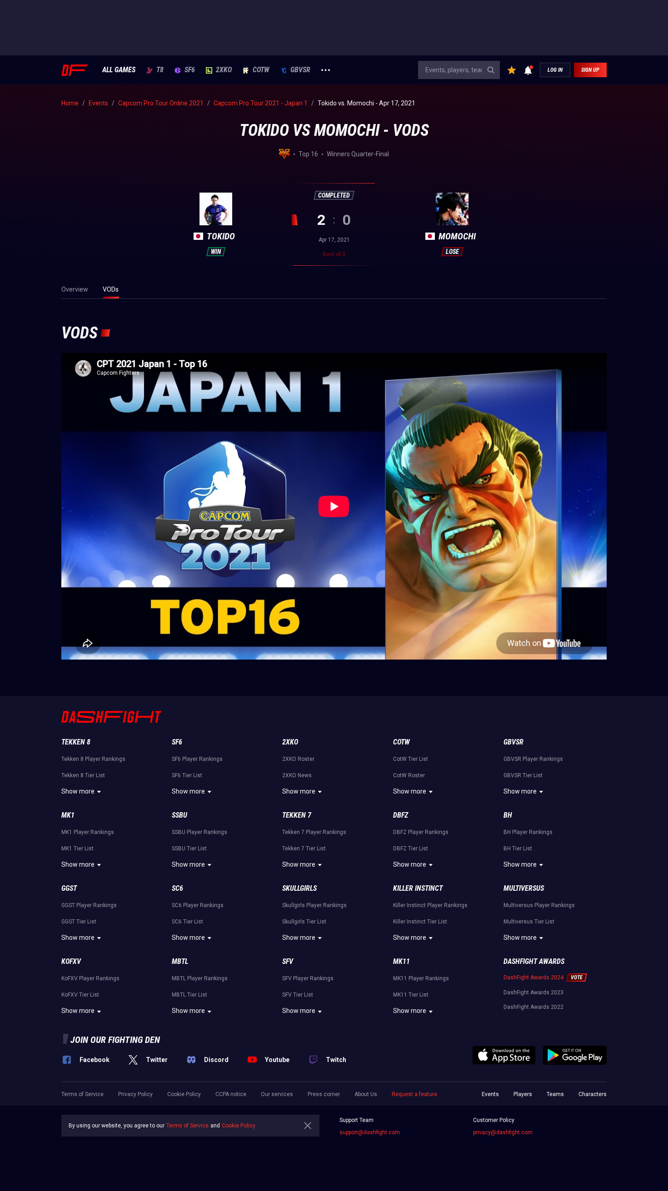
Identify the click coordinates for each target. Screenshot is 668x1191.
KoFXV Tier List (80, 995)
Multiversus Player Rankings (539, 905)
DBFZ (400, 815)
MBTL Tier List (189, 995)
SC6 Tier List (187, 921)
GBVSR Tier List (523, 775)
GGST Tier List (78, 921)
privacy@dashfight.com (503, 1132)
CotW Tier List (410, 759)
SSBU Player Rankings (199, 832)
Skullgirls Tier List (304, 921)
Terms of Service (82, 1094)
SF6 (189, 70)
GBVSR (300, 70)
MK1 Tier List (77, 848)
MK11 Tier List (411, 995)
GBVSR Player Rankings (533, 759)
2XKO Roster (298, 759)
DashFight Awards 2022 (533, 1007)
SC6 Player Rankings (198, 905)
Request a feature (414, 1094)
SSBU (179, 815)
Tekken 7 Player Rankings (314, 832)
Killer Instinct (418, 888)
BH (507, 815)
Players (522, 1094)
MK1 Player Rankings (87, 832)
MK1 (68, 815)
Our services (277, 1094)
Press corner (324, 1094)
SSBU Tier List (189, 848)
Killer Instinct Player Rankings (430, 905)
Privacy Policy (135, 1094)
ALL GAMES (118, 70)
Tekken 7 (296, 815)
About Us (365, 1094)
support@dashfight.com (369, 1132)
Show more (78, 791)
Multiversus (523, 888)
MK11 (401, 961)
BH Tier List (517, 848)
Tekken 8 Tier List (83, 775)
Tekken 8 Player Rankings (93, 759)
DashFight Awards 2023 (533, 992)
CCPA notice (230, 1094)
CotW (261, 70)
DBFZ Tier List (410, 848)
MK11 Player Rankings (421, 978)
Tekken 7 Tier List (304, 848)
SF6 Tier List (187, 775)
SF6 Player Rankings (197, 759)
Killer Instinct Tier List (420, 921)
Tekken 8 (75, 742)
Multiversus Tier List (528, 921)
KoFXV (71, 961)
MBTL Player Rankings (200, 978)
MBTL (180, 961)
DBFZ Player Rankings (421, 832)
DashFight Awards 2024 (533, 977)
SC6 (177, 888)
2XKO (224, 70)
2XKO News (297, 775)
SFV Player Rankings (308, 978)
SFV (287, 961)
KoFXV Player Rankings (90, 978)
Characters (592, 1094)
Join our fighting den (115, 1039)
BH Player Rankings (528, 832)
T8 (160, 70)
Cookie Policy (184, 1094)
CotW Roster (409, 775)
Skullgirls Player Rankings (314, 905)
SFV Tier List (297, 995)
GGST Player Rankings (89, 905)
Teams (555, 1094)
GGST (69, 888)
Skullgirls (299, 888)
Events (490, 1094)
